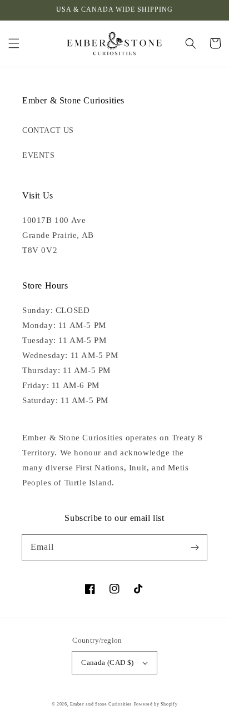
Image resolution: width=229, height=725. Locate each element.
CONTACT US (48, 130)
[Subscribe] (194, 547)
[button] (14, 43)
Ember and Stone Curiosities (101, 704)
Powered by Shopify (156, 704)
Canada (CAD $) (107, 662)
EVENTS (38, 155)
